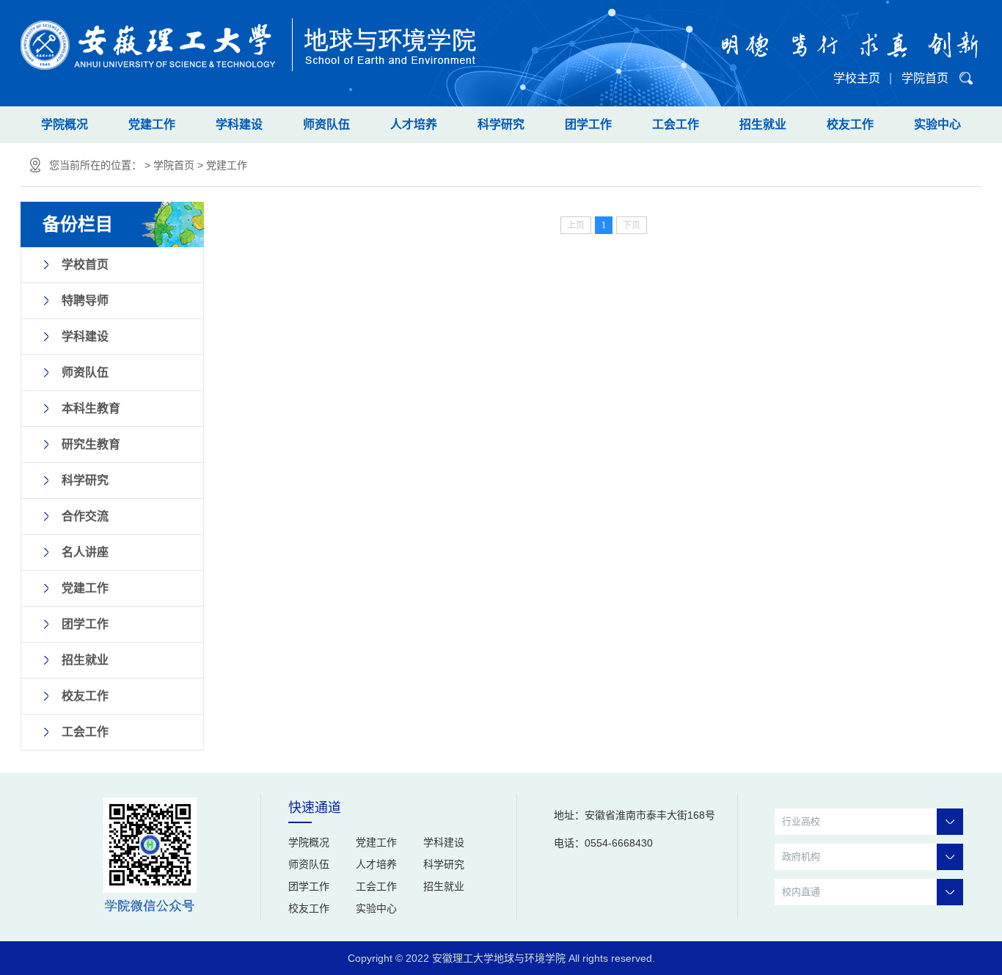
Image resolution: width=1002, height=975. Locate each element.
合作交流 (85, 516)
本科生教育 (91, 408)
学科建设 (239, 124)
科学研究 (501, 124)
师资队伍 (326, 124)
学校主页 (856, 78)
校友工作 (850, 124)
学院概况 (64, 124)
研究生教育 (91, 444)
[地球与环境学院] (249, 35)
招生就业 (762, 124)
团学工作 (588, 124)
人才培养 (413, 124)
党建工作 (151, 124)
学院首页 (925, 78)
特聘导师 (85, 300)
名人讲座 (85, 552)
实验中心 (937, 124)
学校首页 (85, 264)
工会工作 (675, 124)
